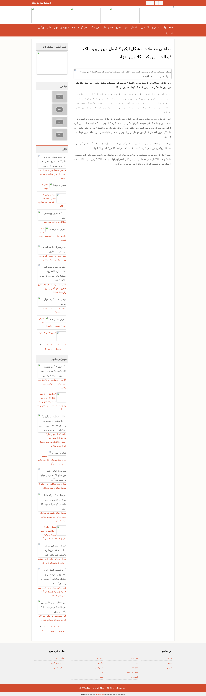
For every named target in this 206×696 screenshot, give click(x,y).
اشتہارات (168, 33)
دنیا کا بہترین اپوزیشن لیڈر (55, 222)
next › (51, 349)
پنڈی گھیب (83, 27)
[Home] (174, 7)
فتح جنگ (95, 27)
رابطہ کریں (60, 658)
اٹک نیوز (145, 27)
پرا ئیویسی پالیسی (57, 663)
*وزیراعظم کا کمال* (47, 332)
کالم (49, 27)
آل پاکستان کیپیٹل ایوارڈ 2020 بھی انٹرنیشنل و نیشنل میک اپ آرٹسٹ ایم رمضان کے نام (52, 592)
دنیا (126, 27)
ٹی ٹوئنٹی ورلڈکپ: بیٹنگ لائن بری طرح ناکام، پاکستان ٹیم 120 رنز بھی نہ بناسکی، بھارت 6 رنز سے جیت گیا (51, 401)
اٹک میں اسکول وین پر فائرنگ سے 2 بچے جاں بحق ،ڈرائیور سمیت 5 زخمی (52, 174)
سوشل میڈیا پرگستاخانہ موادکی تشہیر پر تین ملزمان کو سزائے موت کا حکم (52, 517)
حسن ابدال (107, 27)
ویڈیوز (41, 27)
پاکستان (134, 27)
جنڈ (73, 27)
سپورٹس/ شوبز (61, 27)
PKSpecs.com (100, 694)
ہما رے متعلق (59, 668)
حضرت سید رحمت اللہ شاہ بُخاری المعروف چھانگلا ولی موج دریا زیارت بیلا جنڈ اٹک (52, 289)
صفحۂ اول (168, 27)
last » (58, 349)
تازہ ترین (156, 27)
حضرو (118, 27)
